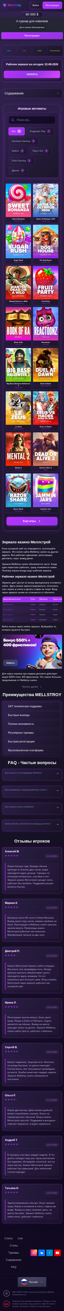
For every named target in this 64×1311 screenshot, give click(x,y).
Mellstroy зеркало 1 (8, 604)
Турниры (13, 1252)
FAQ (13, 1267)
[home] (13, 5)
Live (20, 1238)
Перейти (32, 74)
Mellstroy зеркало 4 (8, 619)
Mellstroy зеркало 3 (8, 614)
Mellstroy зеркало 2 (8, 609)
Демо (18, 203)
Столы (14, 1245)
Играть (20, 198)
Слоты (9, 1238)
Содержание (13, 1259)
